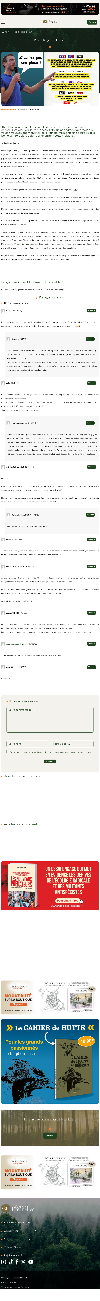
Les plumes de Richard (9, 109)
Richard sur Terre (14, 1222)
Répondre (91, 310)
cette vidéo (24, 244)
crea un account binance (17, 644)
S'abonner (92, 22)
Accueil (8, 32)
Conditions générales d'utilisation (15, 1287)
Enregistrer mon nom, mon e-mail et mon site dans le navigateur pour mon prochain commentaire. (51, 752)
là (75, 190)
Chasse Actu (11, 1230)
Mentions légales (8, 1283)
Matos (7, 1239)
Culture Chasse (12, 1247)
